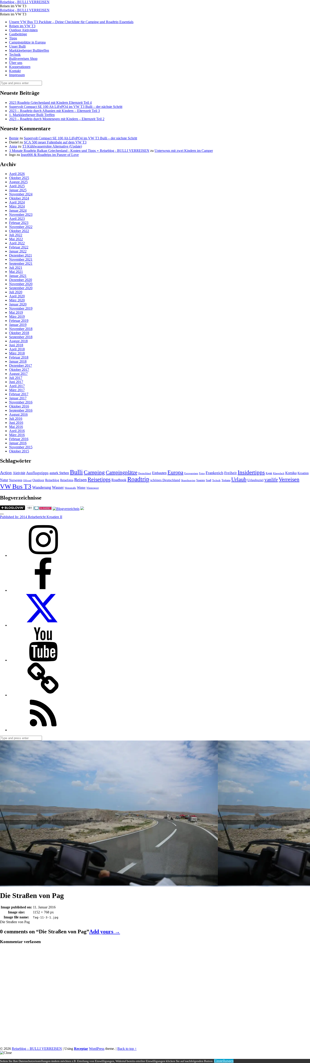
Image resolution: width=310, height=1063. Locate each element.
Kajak (269, 473)
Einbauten (159, 473)
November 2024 (20, 194)
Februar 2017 (18, 394)
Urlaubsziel (255, 480)
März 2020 (17, 300)
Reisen (80, 479)
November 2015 (20, 447)
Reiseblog (52, 480)
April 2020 (17, 296)
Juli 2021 (15, 267)
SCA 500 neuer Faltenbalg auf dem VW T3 (55, 142)
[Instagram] (43, 555)
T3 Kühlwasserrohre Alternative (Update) (52, 146)
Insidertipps (251, 472)
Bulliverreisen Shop (23, 59)
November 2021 (20, 259)
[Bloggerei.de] (43, 509)
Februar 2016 (18, 439)
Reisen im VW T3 (22, 26)
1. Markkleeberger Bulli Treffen (32, 115)
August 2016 (18, 414)
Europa (175, 472)
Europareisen (191, 473)
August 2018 (18, 341)
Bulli (76, 472)
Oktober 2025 (19, 178)
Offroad (27, 480)
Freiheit (230, 473)
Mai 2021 (16, 272)
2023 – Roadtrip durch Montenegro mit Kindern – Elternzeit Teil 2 (56, 119)
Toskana (225, 480)
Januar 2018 (18, 361)
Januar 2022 (18, 251)
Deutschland (144, 473)
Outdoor (38, 480)
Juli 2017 (15, 378)
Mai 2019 (16, 312)
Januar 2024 (18, 210)
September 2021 (20, 263)
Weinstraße (70, 488)
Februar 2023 (18, 223)
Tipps (13, 38)
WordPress (96, 1049)
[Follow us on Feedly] (43, 730)
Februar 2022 (18, 247)
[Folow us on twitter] (43, 625)
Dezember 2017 (20, 365)
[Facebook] (43, 590)
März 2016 (17, 435)
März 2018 (17, 353)
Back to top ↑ (127, 1049)
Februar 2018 (18, 357)
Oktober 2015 (19, 451)
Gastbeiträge (18, 34)
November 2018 (20, 329)
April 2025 (17, 186)
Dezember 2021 (20, 255)
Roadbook (118, 480)
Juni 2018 (16, 345)
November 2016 (20, 402)
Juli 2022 (15, 235)
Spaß (208, 480)
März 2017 (17, 390)
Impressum (17, 75)
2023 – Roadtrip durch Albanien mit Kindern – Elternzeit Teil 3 (54, 111)
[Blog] (66, 509)
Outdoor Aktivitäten (23, 30)
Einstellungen (224, 1061)
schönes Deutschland (165, 480)
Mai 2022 (16, 239)
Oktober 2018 (19, 333)
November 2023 (20, 214)
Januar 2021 (18, 276)
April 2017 (17, 386)
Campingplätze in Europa (27, 42)
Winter (81, 487)
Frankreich (214, 473)
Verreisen (289, 479)
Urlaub (238, 479)
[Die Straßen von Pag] (109, 884)
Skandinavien (188, 480)
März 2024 (17, 206)
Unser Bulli (17, 46)
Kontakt (15, 71)
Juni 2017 (16, 382)
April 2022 (17, 243)
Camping (94, 472)
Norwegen (15, 480)
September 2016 (20, 410)
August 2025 (18, 182)
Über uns (15, 63)
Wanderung (41, 487)
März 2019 (17, 316)
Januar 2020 (18, 304)
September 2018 (20, 337)
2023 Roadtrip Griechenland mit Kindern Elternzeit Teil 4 (50, 102)
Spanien (200, 480)
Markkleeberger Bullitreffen (29, 50)
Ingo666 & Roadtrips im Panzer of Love (50, 155)
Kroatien (303, 473)
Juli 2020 (15, 292)
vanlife (271, 479)
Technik (15, 54)
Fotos (202, 473)
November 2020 (20, 284)
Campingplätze (121, 472)
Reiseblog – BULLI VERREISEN (37, 1049)
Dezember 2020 (20, 280)
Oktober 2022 (19, 231)
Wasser (58, 487)
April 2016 (17, 431)
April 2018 (17, 349)
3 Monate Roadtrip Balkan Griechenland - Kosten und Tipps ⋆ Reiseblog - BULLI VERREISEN (79, 151)
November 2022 (20, 227)
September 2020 (20, 288)
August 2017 (18, 374)
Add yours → (104, 931)
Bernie (14, 138)
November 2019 (20, 308)
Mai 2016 (16, 427)
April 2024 (17, 202)
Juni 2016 (16, 423)
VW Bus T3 (15, 486)
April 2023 (17, 219)
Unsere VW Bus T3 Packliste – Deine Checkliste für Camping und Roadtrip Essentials (71, 22)
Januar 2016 (18, 443)
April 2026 (17, 174)
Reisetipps (99, 479)
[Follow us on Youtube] (43, 660)
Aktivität (19, 473)
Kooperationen (19, 67)
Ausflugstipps (37, 473)
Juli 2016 (15, 418)
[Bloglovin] (43, 695)
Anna (13, 146)
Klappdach (278, 473)
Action (6, 472)
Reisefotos (66, 480)
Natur (4, 480)
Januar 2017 (18, 398)
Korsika (291, 473)
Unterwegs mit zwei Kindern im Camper (184, 151)
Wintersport (92, 488)
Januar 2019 (18, 325)
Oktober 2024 (19, 198)
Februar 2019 (18, 321)
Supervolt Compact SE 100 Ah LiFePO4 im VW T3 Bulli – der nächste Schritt (65, 107)
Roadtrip (138, 479)
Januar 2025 (18, 190)
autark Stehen (59, 473)
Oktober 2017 (19, 369)
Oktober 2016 (19, 406)
